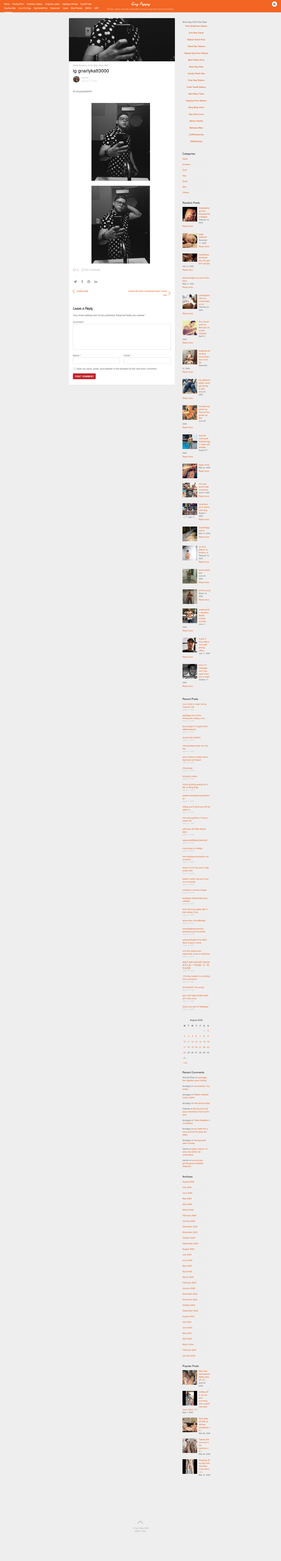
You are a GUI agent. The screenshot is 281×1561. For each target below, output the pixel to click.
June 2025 (187, 1260)
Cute (90, 65)
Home (7, 3)
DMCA (88, 7)
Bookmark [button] (55, 7)
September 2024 (190, 1310)
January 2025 (189, 1288)
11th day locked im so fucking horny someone (196, 977)
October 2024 (189, 1304)
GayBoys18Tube (70, 3)
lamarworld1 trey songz (193, 987)
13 (196, 1041)
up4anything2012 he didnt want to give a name (195, 941)
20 (196, 1046)
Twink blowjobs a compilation (196, 1122)
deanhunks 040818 (191, 737)
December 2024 (190, 1293)
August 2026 (188, 1181)
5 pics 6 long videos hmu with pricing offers (204, 644)
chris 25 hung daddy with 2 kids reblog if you (195, 911)
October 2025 (189, 1237)
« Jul (185, 1062)
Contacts (8, 12)
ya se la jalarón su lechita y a (203, 549)
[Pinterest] (89, 281)
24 (184, 1052)
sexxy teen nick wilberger (194, 920)
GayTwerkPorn (41, 7)
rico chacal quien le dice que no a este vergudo (204, 327)
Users (65, 7)
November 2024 (190, 1299)
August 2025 (188, 1248)
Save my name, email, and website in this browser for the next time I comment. (116, 368)
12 (192, 1041)
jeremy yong (204, 590)
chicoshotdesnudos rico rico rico (195, 747)
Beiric (85, 77)
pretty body (82, 291)
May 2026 (187, 1198)
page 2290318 (203, 235)
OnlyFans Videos (34, 3)
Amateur (83, 65)
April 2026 (187, 1204)
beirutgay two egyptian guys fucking (195, 1079)
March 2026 (188, 1209)
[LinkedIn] (96, 281)
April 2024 (187, 1338)
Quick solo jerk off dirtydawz (195, 1006)
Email (127, 355)
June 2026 (187, 1192)
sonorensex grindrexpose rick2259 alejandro (193, 1163)
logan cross (204, 464)
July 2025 (187, 1254)
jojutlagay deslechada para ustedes (195, 899)
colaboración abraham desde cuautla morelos (204, 615)
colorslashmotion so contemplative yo (204, 299)
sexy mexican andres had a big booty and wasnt (195, 758)
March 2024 (188, 1344)
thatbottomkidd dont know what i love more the (204, 356)
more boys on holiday (192, 848)
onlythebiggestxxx (204, 529)
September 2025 (190, 1243)
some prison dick (204, 571)
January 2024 (189, 1355)
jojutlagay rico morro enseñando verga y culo (194, 717)
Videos (186, 192)
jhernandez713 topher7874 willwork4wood (195, 728)
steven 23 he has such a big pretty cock (196, 869)
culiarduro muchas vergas (195, 889)
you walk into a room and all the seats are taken (195, 1131)
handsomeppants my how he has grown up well (204, 412)
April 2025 (187, 1271)
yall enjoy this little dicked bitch (194, 830)
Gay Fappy (139, 1528)
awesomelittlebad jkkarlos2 (195, 840)
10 (184, 1041)
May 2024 (187, 1333)
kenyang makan (190, 776)
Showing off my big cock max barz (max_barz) (204, 1465)
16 (208, 1041)
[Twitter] (76, 281)
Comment (78, 322)
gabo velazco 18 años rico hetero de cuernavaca (195, 1151)
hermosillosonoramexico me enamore (196, 858)
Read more (188, 226)
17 (184, 1046)
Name (77, 355)
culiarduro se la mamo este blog (204, 506)
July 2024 (187, 1321)
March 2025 (188, 1276)
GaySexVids (10, 7)
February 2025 (189, 1282)
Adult (75, 65)
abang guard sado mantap (194, 1142)
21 (200, 1046)
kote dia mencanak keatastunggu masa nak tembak (204, 441)
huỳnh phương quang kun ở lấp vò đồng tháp (195, 786)
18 (188, 1046)
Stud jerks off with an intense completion (204, 1424)
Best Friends (76, 7)
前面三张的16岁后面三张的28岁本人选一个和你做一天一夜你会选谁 (196, 964)
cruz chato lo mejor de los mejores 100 (194, 705)
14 (200, 1041)
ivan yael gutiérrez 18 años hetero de (195, 819)
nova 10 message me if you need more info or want (204, 670)
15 (204, 1041)
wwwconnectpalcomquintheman (196, 797)
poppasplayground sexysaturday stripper (204, 212)
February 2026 (189, 1215)
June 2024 (187, 1327)
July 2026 (187, 1187)
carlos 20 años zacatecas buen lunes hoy (146, 293)
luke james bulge (202, 1103)
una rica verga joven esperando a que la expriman (196, 952)
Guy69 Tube (85, 3)
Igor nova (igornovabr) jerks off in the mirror (195, 997)
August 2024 (188, 1316)
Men (106, 65)
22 (204, 1046)
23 (208, 1046)
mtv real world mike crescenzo (204, 486)
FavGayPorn (18, 3)
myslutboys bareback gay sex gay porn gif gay (204, 259)
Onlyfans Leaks (52, 3)
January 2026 (189, 1220)
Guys (100, 65)
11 (188, 1041)
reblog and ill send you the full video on (196, 808)
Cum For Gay (24, 7)
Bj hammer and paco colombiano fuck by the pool (196, 1111)
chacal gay (187, 767)
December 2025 (190, 1226)
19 (192, 1046)
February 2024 (189, 1349)
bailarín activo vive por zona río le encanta (195, 880)
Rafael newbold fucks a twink (195, 1096)
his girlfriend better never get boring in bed (204, 384)
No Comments (92, 269)
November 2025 (190, 1232)
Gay (95, 65)
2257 (96, 7)
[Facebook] (83, 281)
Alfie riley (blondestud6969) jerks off (204, 1375)
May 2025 (187, 1265)
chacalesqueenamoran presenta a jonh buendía (194, 930)
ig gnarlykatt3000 (91, 70)
